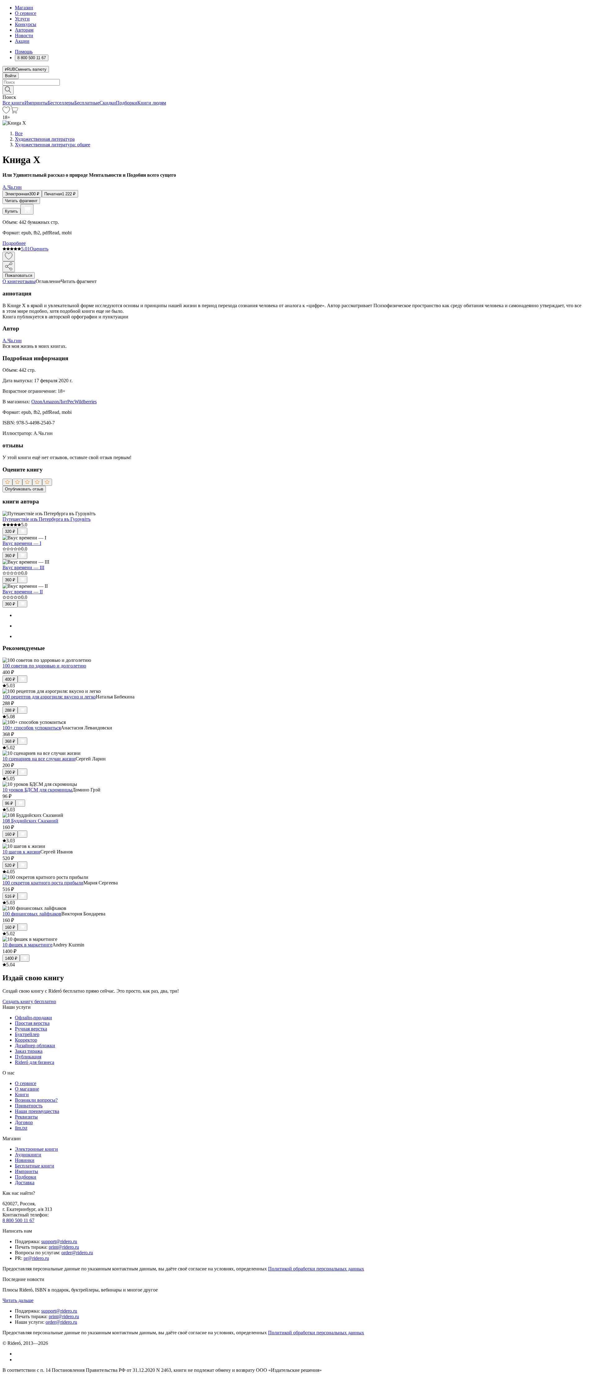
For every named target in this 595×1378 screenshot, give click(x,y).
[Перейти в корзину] (14, 111)
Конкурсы (25, 24)
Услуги (22, 18)
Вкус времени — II (22, 591)
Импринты (36, 102)
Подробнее (14, 243)
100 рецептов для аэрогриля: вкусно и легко (49, 696)
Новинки (24, 1160)
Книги (22, 1094)
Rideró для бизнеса (34, 1062)
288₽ (10, 710)
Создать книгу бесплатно (29, 1001)
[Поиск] (8, 90)
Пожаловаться (18, 275)
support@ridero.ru (59, 1241)
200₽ (10, 772)
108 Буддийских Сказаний (30, 820)
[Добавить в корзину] (26, 209)
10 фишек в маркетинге (27, 944)
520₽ (10, 865)
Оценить (39, 248)
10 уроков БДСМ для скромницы (37, 789)
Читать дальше (17, 1300)
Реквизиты (26, 1116)
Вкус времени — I (21, 543)
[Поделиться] (8, 266)
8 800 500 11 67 (18, 1220)
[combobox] (297, 82)
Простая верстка (32, 1023)
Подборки (126, 102)
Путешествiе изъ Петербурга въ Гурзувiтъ (46, 519)
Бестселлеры (61, 102)
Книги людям (151, 102)
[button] (297, 89)
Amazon (50, 401)
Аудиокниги (28, 1154)
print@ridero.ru (64, 1247)
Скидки (107, 102)
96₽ (9, 803)
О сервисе (25, 13)
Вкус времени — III (23, 567)
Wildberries (85, 401)
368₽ (10, 741)
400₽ (10, 679)
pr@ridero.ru (36, 1258)
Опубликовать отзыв (24, 489)
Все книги (13, 102)
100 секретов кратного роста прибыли (42, 882)
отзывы (28, 281)
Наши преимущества (37, 1111)
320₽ (10, 531)
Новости (24, 35)
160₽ (10, 834)
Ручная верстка (31, 1028)
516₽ (10, 896)
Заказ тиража (28, 1051)
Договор (24, 1122)
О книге (11, 281)
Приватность (28, 1105)
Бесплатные (86, 102)
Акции (22, 41)
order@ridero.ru (77, 1252)
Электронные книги (36, 1149)
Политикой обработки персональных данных (316, 1268)
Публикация (28, 1056)
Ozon (36, 401)
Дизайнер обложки (35, 1045)
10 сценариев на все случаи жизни (39, 758)
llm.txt (21, 1128)
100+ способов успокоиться (31, 727)
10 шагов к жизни (21, 851)
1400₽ (11, 958)
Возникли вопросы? (36, 1100)
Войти (10, 75)
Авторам (24, 30)
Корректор (26, 1040)
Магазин (24, 7)
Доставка (24, 1182)
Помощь (24, 51)
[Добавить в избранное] (8, 256)
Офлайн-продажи (33, 1017)
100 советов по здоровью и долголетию (44, 665)
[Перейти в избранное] (6, 111)
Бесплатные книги (34, 1165)
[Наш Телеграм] (17, 1359)
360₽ (10, 555)
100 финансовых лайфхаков (31, 913)
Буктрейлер (27, 1034)
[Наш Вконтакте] (18, 1353)
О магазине (27, 1089)
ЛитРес (66, 401)
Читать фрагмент (21, 200)
